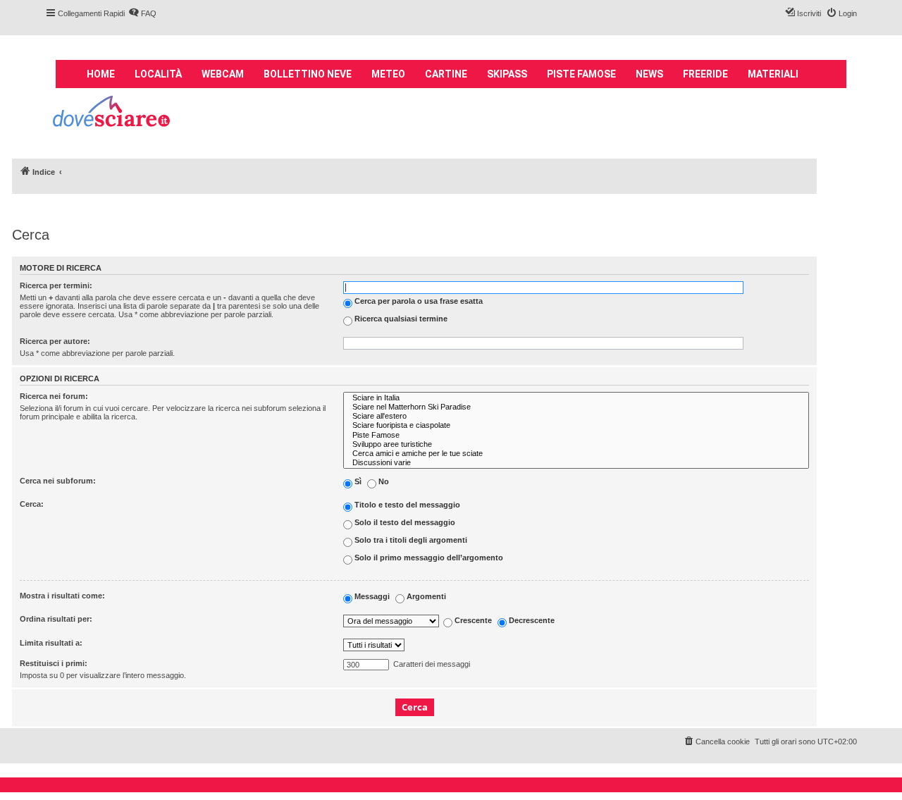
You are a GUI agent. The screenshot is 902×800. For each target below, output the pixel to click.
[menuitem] (142, 13)
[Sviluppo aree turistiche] (576, 444)
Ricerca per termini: (56, 285)
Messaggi (371, 597)
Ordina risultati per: (56, 619)
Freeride (705, 74)
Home (101, 74)
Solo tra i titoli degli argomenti (409, 540)
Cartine (446, 74)
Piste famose (581, 74)
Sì (357, 482)
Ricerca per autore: (55, 341)
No (382, 482)
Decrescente (531, 620)
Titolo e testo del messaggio (406, 505)
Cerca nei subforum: (58, 480)
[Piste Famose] (576, 435)
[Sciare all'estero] (576, 416)
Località (158, 74)
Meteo (388, 74)
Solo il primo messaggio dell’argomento (427, 558)
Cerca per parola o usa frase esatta (417, 301)
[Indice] (112, 113)
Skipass (507, 74)
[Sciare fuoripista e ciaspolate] (576, 425)
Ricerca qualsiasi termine (399, 318)
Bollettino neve (308, 74)
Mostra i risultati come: (62, 595)
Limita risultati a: (51, 643)
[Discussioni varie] (576, 462)
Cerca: (32, 504)
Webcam (223, 74)
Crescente (472, 620)
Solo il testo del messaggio (403, 523)
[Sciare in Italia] (576, 397)
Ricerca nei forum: (54, 396)
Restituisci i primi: (53, 663)
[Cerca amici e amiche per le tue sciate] (576, 453)
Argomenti (425, 597)
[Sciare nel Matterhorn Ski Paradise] (576, 407)
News (649, 74)
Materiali (773, 74)
